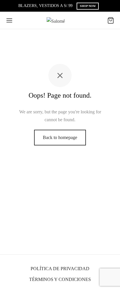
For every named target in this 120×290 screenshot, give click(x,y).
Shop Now (88, 6)
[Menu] (9, 20)
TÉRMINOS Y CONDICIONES (60, 279)
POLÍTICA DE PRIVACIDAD (60, 268)
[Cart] (110, 20)
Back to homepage (60, 137)
